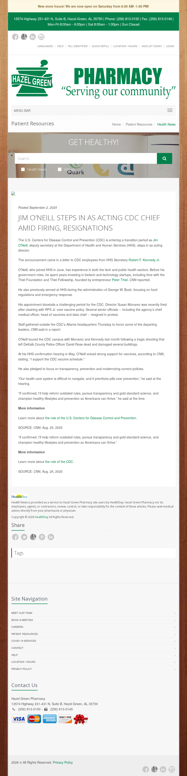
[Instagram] (41, 37)
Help (60, 46)
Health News (37, 169)
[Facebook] (15, 37)
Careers (17, 626)
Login (170, 46)
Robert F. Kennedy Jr (144, 260)
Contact (17, 648)
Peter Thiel (120, 279)
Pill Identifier (78, 46)
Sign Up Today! (152, 46)
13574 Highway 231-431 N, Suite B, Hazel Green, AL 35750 (58, 18)
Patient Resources (139, 124)
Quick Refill (100, 46)
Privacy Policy (21, 669)
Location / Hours (125, 46)
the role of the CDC (59, 461)
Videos (69, 169)
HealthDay (41, 517)
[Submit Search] (164, 158)
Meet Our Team (21, 613)
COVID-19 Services (23, 640)
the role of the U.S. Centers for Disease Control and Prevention (90, 418)
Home (116, 124)
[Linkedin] (32, 37)
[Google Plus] (24, 37)
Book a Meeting (22, 620)
